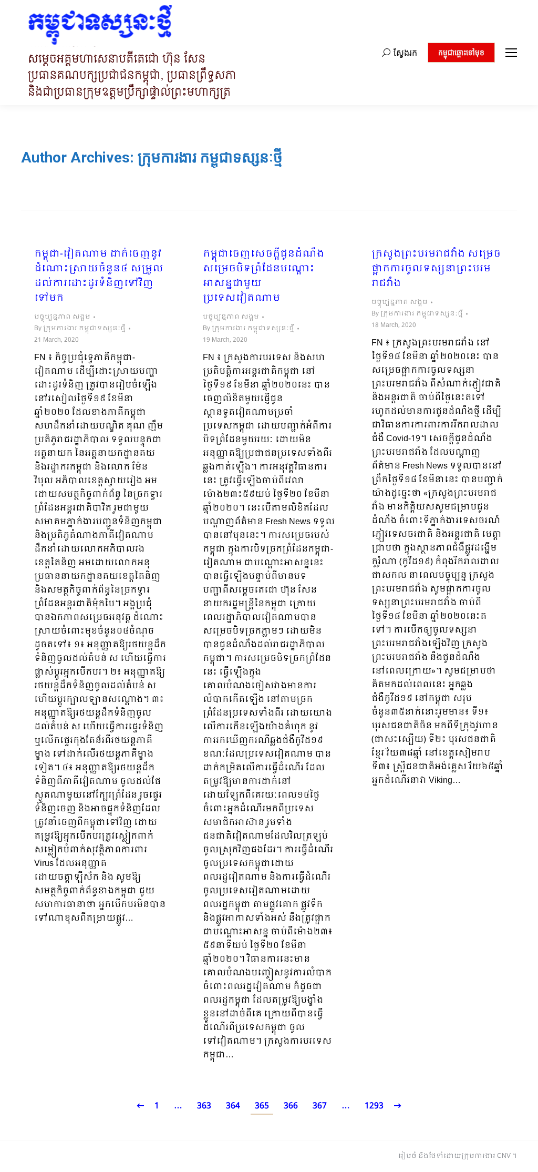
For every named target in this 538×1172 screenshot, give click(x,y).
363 (204, 1106)
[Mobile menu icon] (511, 52)
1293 (374, 1106)
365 (262, 1106)
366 (291, 1106)
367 (320, 1106)
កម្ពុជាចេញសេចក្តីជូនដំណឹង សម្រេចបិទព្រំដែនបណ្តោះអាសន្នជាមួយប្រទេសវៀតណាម (263, 276)
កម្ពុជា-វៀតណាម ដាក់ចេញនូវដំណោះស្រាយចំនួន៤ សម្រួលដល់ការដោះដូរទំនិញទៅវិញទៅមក (98, 276)
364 (233, 1106)
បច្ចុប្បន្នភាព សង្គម (62, 317)
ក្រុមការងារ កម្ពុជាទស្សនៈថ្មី (210, 157)
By (80, 328)
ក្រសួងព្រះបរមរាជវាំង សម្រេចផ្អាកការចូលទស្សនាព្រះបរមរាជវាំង (436, 269)
